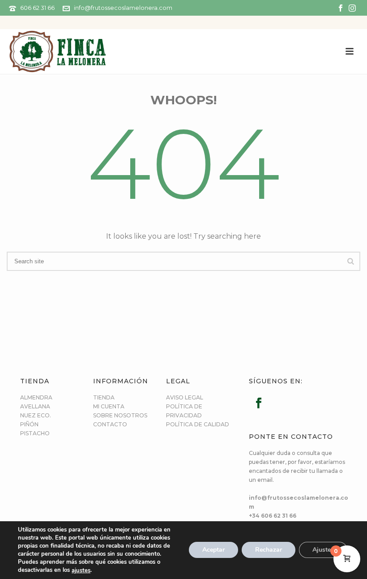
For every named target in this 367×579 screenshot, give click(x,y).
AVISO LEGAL (184, 397)
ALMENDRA (36, 397)
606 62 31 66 (37, 7)
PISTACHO (35, 433)
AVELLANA (35, 406)
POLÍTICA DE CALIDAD (197, 424)
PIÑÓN (29, 424)
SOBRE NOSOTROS (120, 415)
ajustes (81, 570)
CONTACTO (110, 424)
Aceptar (213, 550)
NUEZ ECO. (35, 415)
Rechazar (268, 550)
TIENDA (104, 397)
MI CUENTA (108, 406)
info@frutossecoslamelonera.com (123, 7)
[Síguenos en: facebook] (258, 403)
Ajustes (323, 550)
